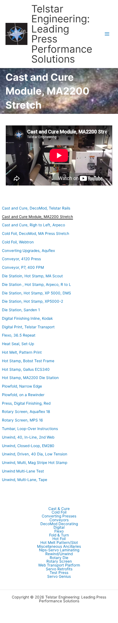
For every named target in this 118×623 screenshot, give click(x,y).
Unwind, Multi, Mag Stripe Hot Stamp (34, 462)
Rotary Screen (59, 561)
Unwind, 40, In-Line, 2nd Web (28, 437)
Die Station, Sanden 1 (21, 310)
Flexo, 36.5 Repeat (18, 335)
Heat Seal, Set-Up (18, 344)
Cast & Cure (59, 509)
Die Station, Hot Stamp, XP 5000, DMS (36, 293)
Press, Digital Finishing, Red (26, 403)
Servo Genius (59, 577)
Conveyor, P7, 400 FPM (23, 267)
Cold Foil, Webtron (18, 242)
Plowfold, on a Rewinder (23, 395)
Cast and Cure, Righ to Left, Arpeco (33, 225)
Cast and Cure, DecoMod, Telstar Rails (36, 208)
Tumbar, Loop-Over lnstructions (30, 428)
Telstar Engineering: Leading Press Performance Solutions (61, 34)
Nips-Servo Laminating (59, 550)
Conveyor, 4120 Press (21, 259)
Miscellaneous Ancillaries (59, 547)
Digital (59, 528)
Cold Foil (59, 512)
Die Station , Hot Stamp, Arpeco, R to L (36, 284)
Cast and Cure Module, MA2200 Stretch (37, 216)
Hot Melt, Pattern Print (22, 352)
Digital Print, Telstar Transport (28, 327)
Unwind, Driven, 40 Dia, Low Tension (34, 454)
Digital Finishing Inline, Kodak (27, 318)
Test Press (59, 573)
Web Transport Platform (59, 565)
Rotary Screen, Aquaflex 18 (26, 411)
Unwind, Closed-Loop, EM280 (28, 446)
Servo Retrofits (59, 569)
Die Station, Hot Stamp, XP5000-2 (32, 301)
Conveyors (59, 520)
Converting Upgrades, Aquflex (28, 250)
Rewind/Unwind (59, 554)
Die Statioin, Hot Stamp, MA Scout (32, 276)
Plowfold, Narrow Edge (22, 386)
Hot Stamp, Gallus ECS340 (26, 369)
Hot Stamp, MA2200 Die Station (30, 377)
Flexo (59, 531)
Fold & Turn (59, 535)
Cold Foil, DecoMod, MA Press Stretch (35, 233)
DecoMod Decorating (59, 524)
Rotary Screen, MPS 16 (22, 420)
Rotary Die (59, 558)
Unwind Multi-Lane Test (23, 471)
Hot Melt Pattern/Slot (59, 543)
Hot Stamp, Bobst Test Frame (28, 361)
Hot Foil (59, 539)
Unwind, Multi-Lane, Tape (24, 479)
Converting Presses (59, 516)
